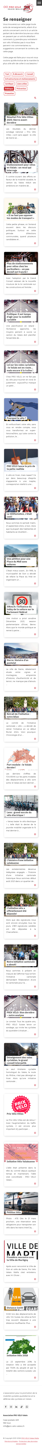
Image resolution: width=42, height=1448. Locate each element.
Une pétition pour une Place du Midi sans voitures (18, 561)
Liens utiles (22, 84)
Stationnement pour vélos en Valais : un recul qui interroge (21, 167)
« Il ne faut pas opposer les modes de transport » (20, 217)
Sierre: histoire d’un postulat (17, 661)
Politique (9, 88)
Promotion (9, 93)
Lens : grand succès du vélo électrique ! (19, 814)
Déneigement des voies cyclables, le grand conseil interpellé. (19, 1060)
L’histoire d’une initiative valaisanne (20, 861)
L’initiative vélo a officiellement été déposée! (16, 911)
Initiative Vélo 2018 (17, 1355)
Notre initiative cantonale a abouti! (21, 963)
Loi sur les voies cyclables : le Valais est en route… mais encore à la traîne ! (21, 367)
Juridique (9, 84)
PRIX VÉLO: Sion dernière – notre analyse (20, 1014)
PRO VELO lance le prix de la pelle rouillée (21, 467)
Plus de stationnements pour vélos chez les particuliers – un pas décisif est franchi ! (20, 267)
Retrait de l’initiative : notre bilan (18, 715)
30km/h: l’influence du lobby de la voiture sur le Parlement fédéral (20, 609)
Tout (7, 74)
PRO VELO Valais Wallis (30, 1438)
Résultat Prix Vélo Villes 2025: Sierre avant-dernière (20, 120)
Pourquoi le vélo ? (16, 418)
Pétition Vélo (14, 1212)
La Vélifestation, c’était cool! (19, 515)
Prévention (21, 88)
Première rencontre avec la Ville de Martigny (20, 1258)
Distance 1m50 (15, 1307)
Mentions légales (11, 1441)
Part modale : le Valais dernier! (19, 766)
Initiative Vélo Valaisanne (21, 1161)
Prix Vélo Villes (15, 1113)
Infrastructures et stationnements (20, 79)
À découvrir (18, 74)
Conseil (30, 74)
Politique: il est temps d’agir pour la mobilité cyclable (19, 317)
